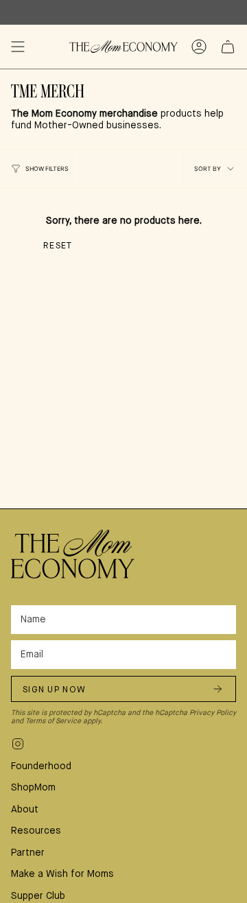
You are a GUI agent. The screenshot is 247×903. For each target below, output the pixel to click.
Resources (36, 831)
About (24, 809)
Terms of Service (53, 721)
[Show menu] (18, 46)
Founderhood (41, 766)
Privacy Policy (212, 713)
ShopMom (33, 788)
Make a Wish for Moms (62, 874)
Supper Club (38, 896)
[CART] (227, 46)
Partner (28, 853)
